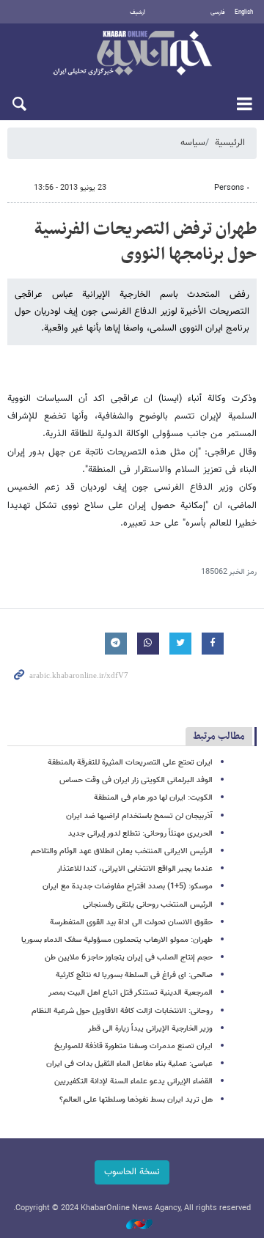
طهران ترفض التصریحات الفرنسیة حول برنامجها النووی (145, 242)
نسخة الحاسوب (132, 1172)
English (244, 12)
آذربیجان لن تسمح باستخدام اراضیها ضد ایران (139, 816)
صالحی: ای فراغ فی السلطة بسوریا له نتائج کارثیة (134, 975)
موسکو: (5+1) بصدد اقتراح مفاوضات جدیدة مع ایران (128, 886)
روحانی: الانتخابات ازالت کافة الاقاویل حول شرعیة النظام (122, 1011)
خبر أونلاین (132, 54)
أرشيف (137, 12)
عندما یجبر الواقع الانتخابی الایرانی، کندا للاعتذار (135, 869)
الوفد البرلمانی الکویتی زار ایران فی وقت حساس (136, 780)
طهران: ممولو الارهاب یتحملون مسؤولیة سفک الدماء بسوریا (117, 940)
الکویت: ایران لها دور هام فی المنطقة (153, 798)
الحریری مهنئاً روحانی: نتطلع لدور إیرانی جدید (140, 834)
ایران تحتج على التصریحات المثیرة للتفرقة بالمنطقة (130, 762)
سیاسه (192, 143)
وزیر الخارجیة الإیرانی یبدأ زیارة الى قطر (150, 1029)
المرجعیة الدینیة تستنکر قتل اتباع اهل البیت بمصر (130, 993)
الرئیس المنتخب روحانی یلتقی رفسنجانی (148, 905)
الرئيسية (230, 143)
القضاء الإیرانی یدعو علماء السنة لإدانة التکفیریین (133, 1081)
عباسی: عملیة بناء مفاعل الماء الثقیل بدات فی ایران (129, 1064)
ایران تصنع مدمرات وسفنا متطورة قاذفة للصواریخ (133, 1046)
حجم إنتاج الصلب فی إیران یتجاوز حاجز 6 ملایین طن (129, 957)
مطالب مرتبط (219, 736)
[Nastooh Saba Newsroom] (132, 1225)
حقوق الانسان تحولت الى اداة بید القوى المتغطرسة (131, 922)
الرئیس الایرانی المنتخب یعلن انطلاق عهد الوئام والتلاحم (122, 851)
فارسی (217, 12)
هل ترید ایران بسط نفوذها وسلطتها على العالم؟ (136, 1100)
